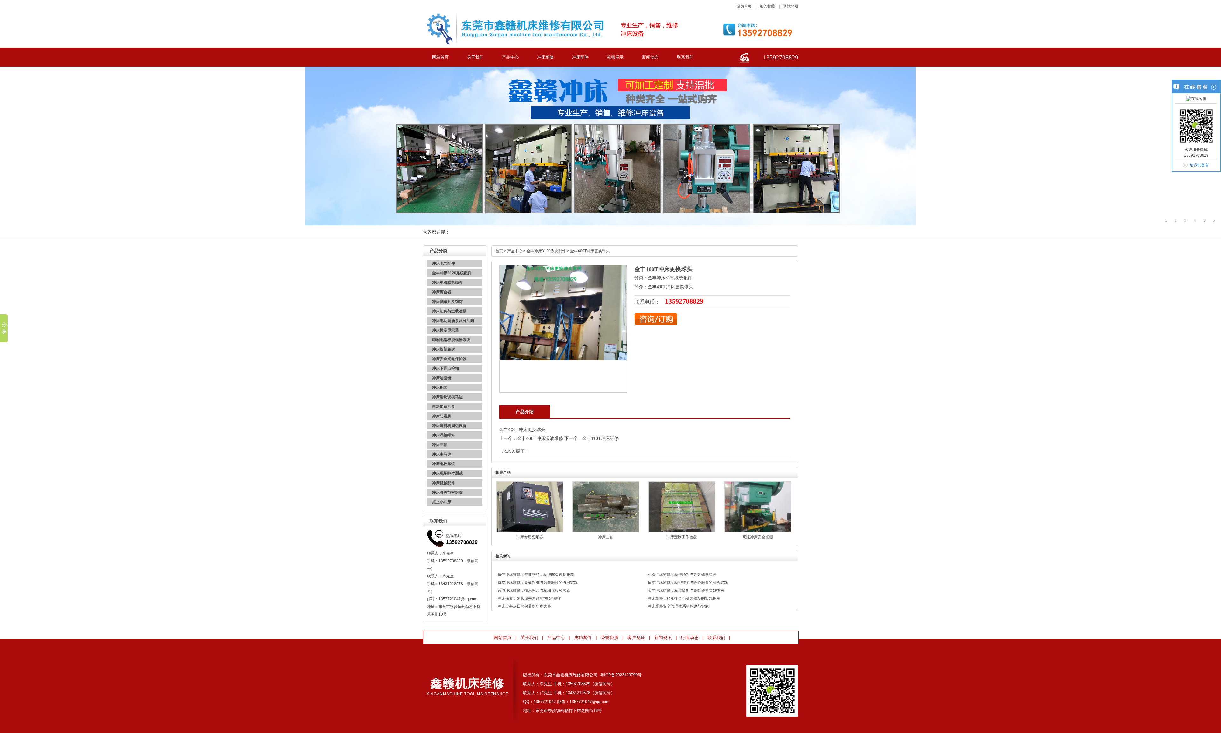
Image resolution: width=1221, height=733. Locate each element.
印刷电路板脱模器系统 (451, 340)
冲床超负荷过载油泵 (449, 311)
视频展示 (615, 57)
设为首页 (744, 6)
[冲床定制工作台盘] (681, 531)
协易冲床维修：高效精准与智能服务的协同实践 (538, 582)
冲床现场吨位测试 (447, 473)
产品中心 (510, 57)
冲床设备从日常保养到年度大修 (524, 606)
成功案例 (583, 637)
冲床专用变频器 (529, 537)
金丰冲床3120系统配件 (452, 273)
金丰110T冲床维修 (600, 438)
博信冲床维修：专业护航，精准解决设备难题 (536, 574)
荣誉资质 (609, 637)
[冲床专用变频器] (529, 531)
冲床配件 (580, 57)
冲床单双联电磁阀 (447, 282)
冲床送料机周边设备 (449, 425)
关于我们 (475, 57)
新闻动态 (650, 57)
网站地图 (790, 6)
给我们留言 (1199, 165)
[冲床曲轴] (605, 531)
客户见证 (636, 637)
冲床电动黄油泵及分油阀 (453, 320)
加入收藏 (767, 6)
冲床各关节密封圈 (447, 492)
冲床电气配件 (443, 263)
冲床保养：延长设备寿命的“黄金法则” (529, 598)
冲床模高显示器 (445, 330)
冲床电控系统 (443, 464)
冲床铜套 (439, 387)
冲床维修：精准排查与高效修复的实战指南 (684, 598)
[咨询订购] (655, 324)
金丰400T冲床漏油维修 (540, 438)
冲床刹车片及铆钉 (447, 301)
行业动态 (690, 637)
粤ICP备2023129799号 (621, 675)
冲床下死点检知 (445, 368)
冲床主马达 (441, 454)
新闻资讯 (663, 637)
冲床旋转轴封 (443, 349)
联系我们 (685, 57)
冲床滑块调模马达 (447, 397)
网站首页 (440, 57)
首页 (499, 251)
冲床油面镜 (441, 378)
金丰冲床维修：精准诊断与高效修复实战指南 (686, 590)
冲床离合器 (441, 292)
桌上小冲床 (441, 502)
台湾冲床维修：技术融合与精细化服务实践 (534, 590)
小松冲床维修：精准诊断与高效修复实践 (682, 574)
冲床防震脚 (441, 416)
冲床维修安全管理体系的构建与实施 (678, 606)
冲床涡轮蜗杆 (443, 435)
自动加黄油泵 (443, 406)
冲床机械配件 (443, 483)
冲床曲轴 (439, 445)
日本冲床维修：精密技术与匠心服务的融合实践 (688, 582)
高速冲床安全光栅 (757, 537)
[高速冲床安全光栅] (757, 531)
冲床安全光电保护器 (449, 359)
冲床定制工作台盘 (681, 537)
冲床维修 (545, 57)
